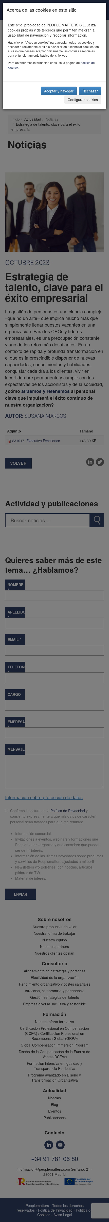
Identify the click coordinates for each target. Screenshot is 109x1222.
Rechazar (90, 90)
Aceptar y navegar (59, 90)
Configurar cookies (83, 99)
